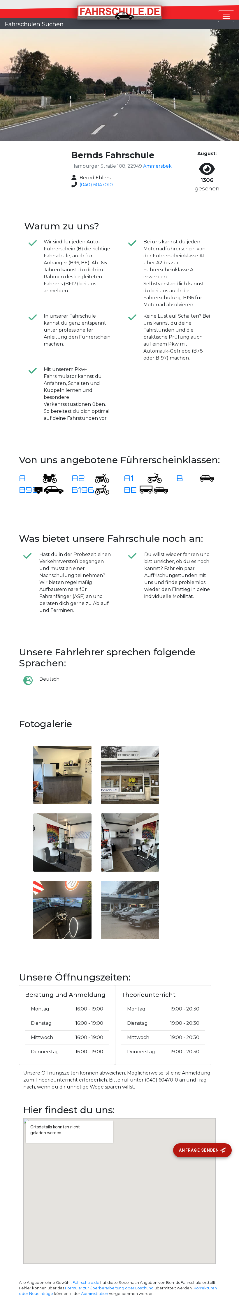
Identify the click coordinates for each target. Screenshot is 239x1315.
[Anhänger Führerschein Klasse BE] (153, 490)
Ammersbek (157, 166)
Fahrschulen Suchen (34, 24)
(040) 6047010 (96, 184)
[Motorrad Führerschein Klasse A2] (98, 478)
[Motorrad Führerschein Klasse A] (46, 478)
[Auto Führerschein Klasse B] (203, 478)
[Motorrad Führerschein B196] (98, 490)
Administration (94, 1293)
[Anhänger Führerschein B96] (49, 490)
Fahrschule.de (86, 1282)
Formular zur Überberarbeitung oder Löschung (109, 1288)
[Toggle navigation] (226, 16)
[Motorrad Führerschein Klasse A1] (151, 478)
